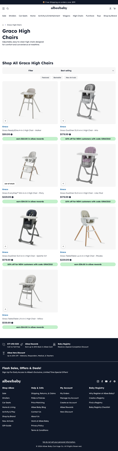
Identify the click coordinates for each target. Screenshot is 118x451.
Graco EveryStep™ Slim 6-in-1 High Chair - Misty (23, 193)
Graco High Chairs (14, 25)
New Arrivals (71, 78)
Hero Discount (66, 412)
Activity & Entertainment (49, 16)
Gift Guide (6, 425)
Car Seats (23, 16)
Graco (5, 126)
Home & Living (8, 407)
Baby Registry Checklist (99, 407)
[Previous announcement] (3, 2)
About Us (35, 416)
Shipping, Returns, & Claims (43, 393)
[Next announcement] (114, 2)
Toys (99, 16)
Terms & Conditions (39, 430)
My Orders (64, 393)
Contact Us (36, 412)
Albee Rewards (66, 407)
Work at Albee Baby (40, 421)
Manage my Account (69, 398)
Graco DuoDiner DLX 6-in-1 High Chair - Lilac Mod (81, 193)
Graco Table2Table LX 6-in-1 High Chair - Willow (22, 318)
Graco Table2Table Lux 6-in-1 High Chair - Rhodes (81, 256)
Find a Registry (95, 402)
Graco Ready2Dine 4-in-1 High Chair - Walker (21, 130)
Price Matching (37, 402)
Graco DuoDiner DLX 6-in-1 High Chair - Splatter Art (24, 256)
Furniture (90, 16)
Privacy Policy (37, 425)
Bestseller (57, 78)
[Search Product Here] (7, 8)
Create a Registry (96, 398)
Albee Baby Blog (38, 407)
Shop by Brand (110, 16)
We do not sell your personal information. (59, 442)
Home (32, 16)
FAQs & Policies (38, 398)
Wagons (66, 16)
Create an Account (68, 402)
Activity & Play (8, 412)
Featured (45, 78)
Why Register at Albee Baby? (102, 393)
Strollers (12, 16)
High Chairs (78, 16)
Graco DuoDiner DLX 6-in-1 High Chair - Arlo (79, 130)
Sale (4, 16)
